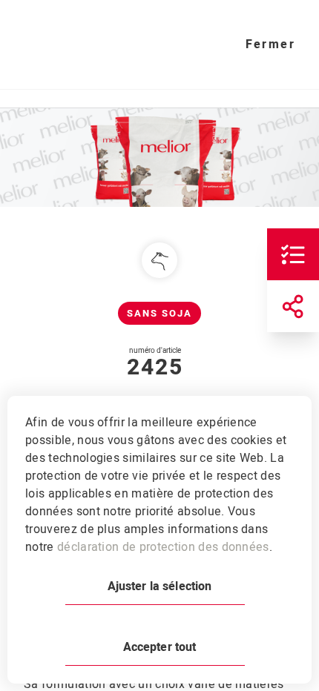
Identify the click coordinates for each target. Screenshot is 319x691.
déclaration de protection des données (163, 547)
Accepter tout (160, 647)
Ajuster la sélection (160, 586)
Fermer (270, 44)
